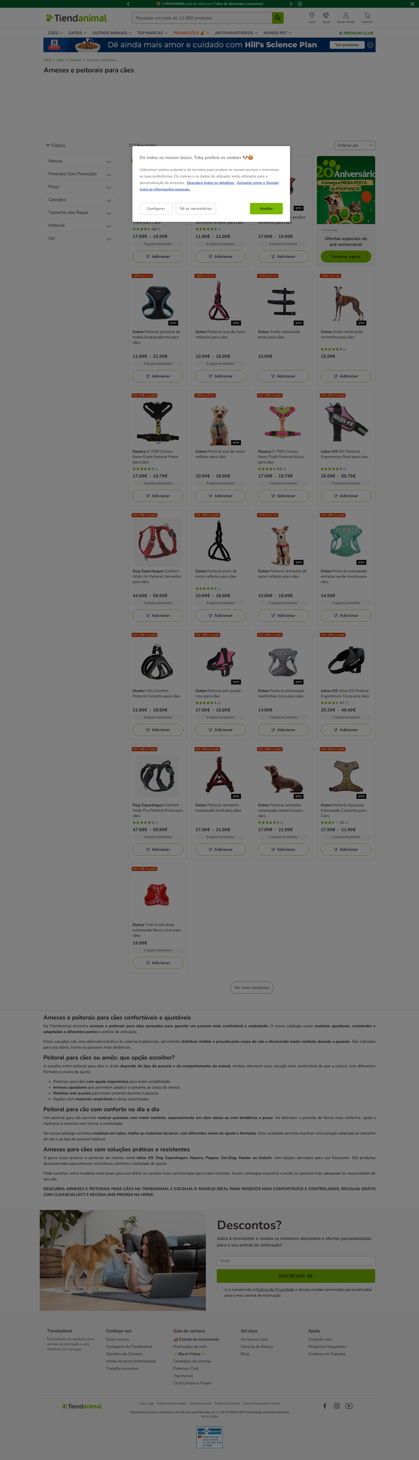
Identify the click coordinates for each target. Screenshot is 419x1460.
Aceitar (266, 208)
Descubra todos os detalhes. (211, 182)
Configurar (156, 208)
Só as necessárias (196, 208)
